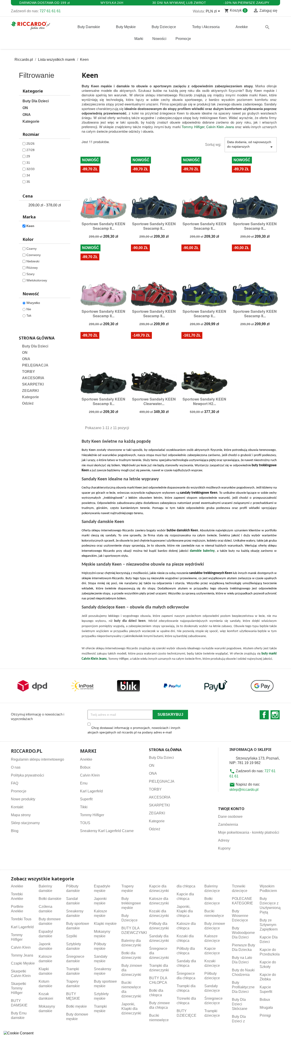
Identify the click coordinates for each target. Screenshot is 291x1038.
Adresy (223, 840)
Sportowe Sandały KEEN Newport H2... (204, 401)
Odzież (28, 403)
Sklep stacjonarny (25, 823)
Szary (30, 274)
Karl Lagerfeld (91, 791)
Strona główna (37, 338)
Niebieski (32, 261)
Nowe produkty (23, 799)
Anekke (86, 759)
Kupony (224, 848)
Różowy (32, 267)
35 (28, 181)
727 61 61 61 (50, 11)
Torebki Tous (21, 919)
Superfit (86, 799)
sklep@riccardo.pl (243, 789)
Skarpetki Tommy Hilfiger (18, 988)
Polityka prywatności (27, 775)
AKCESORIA (33, 378)
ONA (27, 115)
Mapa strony (21, 815)
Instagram (275, 714)
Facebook (264, 714)
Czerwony (33, 255)
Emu (84, 783)
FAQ (14, 783)
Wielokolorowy (36, 280)
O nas (15, 767)
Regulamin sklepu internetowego (37, 759)
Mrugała (266, 1007)
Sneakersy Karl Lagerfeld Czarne (107, 831)
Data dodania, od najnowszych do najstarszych (250, 145)
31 (28, 162)
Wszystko (33, 303)
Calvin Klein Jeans (220, 126)
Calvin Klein (90, 775)
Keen (30, 226)
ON (25, 108)
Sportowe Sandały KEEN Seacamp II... (103, 226)
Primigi (265, 1015)
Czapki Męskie (23, 963)
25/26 (30, 143)
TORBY (28, 372)
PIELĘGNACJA (35, 365)
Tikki (84, 807)
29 (28, 156)
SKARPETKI (33, 384)
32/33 (30, 169)
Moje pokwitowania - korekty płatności (248, 832)
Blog (14, 831)
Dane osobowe (230, 816)
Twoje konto (231, 808)
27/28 (30, 150)
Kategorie (31, 121)
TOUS (85, 823)
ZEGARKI (30, 391)
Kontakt (17, 807)
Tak (28, 315)
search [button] (267, 27)
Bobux (85, 767)
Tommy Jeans (22, 955)
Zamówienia (228, 824)
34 (28, 175)
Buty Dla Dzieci (36, 101)
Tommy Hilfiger (193, 126)
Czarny (31, 248)
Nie (28, 309)
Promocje (18, 791)
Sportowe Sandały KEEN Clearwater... (154, 401)
